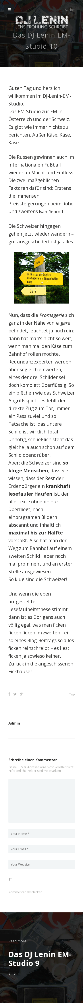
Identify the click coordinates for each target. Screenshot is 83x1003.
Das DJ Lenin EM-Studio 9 (39, 958)
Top (72, 694)
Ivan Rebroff (52, 211)
